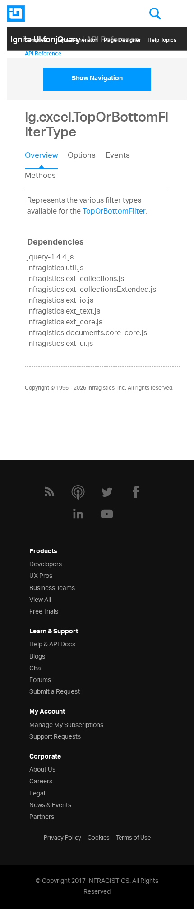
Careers (40, 780)
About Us (42, 768)
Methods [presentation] (40, 176)
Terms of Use (133, 837)
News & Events (50, 804)
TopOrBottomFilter (114, 212)
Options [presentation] (82, 156)
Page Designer (122, 38)
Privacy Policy (62, 837)
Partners (41, 816)
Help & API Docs (52, 643)
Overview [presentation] (41, 156)
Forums (40, 679)
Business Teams (52, 587)
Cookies (99, 837)
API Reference (43, 52)
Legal (37, 792)
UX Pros (40, 575)
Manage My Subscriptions (66, 724)
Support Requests (55, 735)
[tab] (46, 158)
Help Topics (162, 38)
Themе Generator (75, 38)
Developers (45, 563)
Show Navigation (97, 79)
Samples (35, 38)
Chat (36, 667)
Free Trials (43, 610)
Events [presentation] (118, 156)
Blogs (37, 655)
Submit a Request (54, 690)
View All (40, 598)
